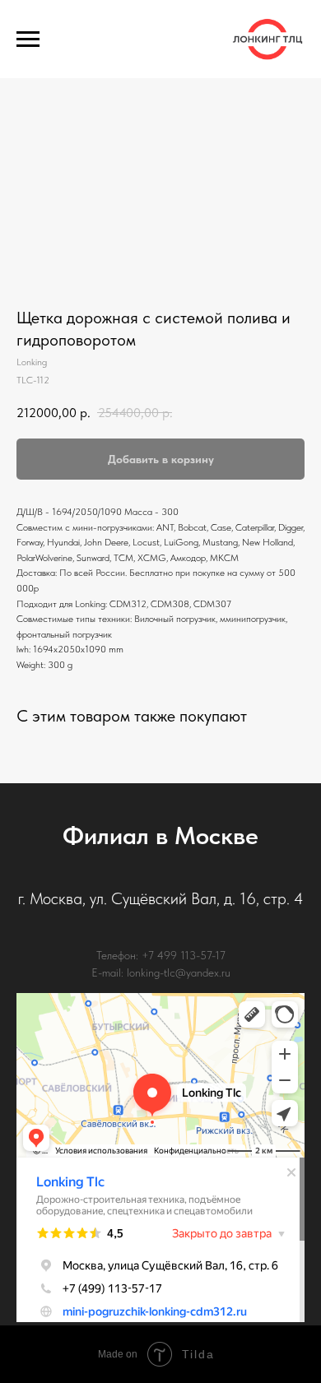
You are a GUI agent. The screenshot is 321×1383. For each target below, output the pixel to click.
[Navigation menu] (28, 39)
